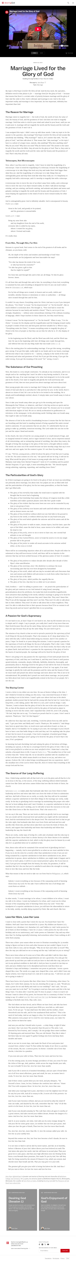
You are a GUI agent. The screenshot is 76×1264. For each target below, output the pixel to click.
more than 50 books (29, 1181)
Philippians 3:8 (57, 874)
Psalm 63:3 (42, 752)
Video (34, 53)
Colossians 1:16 (17, 287)
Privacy (63, 1258)
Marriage (40, 85)
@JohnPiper (17, 1176)
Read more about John (13, 1183)
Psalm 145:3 (10, 204)
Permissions (56, 1258)
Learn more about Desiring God (19, 1248)
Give (67, 1258)
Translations (48, 1258)
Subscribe (65, 1250)
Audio (41, 53)
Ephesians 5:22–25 (13, 791)
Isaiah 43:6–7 (11, 216)
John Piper (9, 1176)
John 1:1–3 (56, 344)
